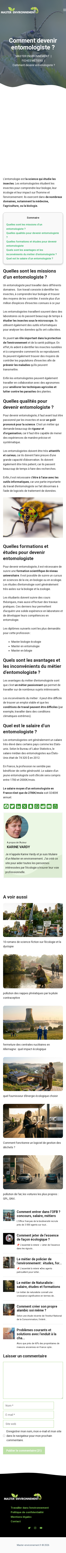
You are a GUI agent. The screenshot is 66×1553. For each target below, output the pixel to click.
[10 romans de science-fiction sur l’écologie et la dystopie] (33, 934)
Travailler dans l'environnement (30, 1507)
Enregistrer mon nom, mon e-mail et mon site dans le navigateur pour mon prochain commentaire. (33, 1436)
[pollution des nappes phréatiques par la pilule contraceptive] (33, 986)
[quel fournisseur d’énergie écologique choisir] (33, 1088)
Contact (16, 1521)
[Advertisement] (33, 124)
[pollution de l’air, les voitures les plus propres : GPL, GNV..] (33, 1186)
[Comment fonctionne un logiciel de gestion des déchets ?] (33, 1135)
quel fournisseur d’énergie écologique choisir (30, 1096)
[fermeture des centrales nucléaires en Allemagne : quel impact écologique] (33, 1037)
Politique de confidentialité (27, 1512)
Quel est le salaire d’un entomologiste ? (29, 258)
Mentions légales (21, 1516)
